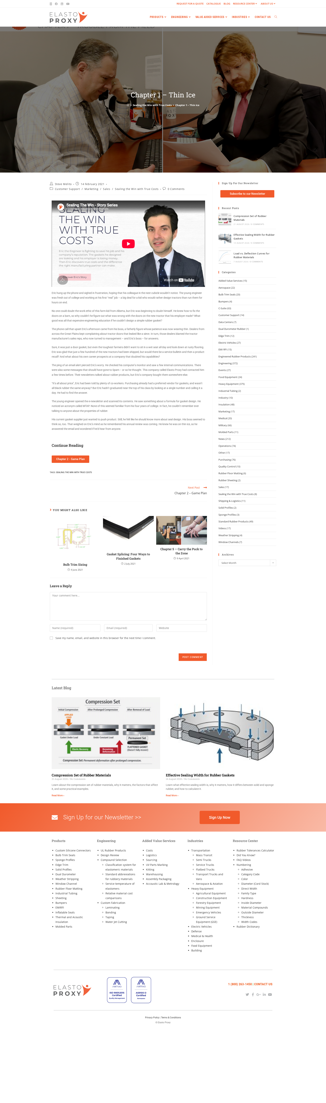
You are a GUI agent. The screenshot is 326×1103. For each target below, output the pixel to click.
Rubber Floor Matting (230, 473)
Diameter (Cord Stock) (255, 883)
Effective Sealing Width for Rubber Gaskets (200, 775)
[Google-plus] (258, 994)
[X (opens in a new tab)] (51, 4)
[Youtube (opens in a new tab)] (68, 4)
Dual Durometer (65, 874)
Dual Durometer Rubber (231, 329)
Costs (149, 850)
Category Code (250, 874)
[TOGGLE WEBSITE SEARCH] (276, 17)
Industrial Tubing (228, 391)
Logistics (151, 855)
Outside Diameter (252, 912)
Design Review (110, 855)
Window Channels (228, 542)
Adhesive (247, 869)
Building (196, 950)
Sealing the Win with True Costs (137, 189)
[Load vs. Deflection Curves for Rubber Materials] (224, 257)
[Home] (128, 105)
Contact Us (263, 984)
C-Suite (222, 308)
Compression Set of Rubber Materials (81, 775)
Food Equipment (227, 377)
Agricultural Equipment (211, 893)
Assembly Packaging (158, 879)
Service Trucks (205, 865)
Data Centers (225, 322)
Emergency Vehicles (208, 912)
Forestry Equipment (208, 903)
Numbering (244, 865)
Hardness (247, 898)
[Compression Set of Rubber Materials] (224, 219)
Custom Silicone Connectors (73, 850)
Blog (227, 3)
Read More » (58, 795)
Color (244, 879)
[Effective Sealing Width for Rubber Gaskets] (224, 238)
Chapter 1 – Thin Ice (187, 105)
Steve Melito (63, 184)
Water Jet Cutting (116, 922)
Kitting (150, 869)
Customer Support (67, 189)
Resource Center (244, 3)
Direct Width (249, 888)
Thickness (247, 917)
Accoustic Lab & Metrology (162, 883)
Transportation (200, 850)
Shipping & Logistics (229, 501)
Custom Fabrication (113, 903)
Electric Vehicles (227, 342)
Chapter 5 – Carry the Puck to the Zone (181, 551)
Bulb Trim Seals (226, 294)
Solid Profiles (225, 507)
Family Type (248, 893)
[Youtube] (270, 994)
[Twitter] (247, 994)
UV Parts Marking (157, 865)
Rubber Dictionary (248, 926)
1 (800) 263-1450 (240, 984)
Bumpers (223, 301)
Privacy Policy (152, 1017)
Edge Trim (224, 336)
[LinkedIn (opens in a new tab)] (62, 4)
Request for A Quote (190, 3)
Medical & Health (202, 936)
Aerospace (224, 287)
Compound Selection (114, 860)
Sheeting (61, 898)
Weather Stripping (228, 535)
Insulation (224, 404)
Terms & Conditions (171, 1017)
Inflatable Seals (65, 912)
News (221, 439)
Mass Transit (204, 855)
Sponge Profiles (227, 514)
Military (222, 425)
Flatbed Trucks (205, 869)
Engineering (225, 363)
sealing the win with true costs (74, 472)
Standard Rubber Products (233, 521)
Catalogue (213, 3)
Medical (222, 418)
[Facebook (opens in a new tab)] (56, 4)
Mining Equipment (208, 907)
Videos (222, 528)
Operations (224, 446)
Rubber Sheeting (227, 480)
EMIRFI (59, 907)
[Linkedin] (264, 994)
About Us (267, 3)
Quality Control (227, 466)
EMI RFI (222, 349)
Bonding (110, 912)
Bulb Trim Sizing (75, 564)
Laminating (112, 907)
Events (222, 370)
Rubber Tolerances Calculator (255, 850)
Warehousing (154, 874)
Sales (106, 189)
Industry (223, 397)
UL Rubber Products (113, 850)
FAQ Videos (244, 860)
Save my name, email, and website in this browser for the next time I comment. (105, 638)
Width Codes (249, 922)
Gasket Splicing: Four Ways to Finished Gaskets (128, 556)
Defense (196, 931)
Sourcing (151, 860)
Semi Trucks (203, 860)
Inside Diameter (251, 903)
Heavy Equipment (228, 384)
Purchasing (224, 459)
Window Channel (66, 883)
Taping (109, 917)
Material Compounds (254, 907)
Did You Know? (246, 855)
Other (221, 452)
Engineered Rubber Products (234, 356)
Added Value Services (230, 280)
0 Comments (176, 189)
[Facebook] (253, 994)
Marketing (91, 189)
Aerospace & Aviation (209, 883)
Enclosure (197, 941)
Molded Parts (226, 432)
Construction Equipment (211, 898)
